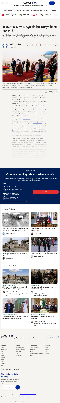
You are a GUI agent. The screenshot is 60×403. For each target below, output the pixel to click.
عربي (46, 92)
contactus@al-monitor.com (22, 397)
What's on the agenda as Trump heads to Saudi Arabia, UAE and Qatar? (15, 317)
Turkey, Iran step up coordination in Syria (44, 253)
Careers (47, 353)
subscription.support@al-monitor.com (28, 394)
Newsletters (7, 3)
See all (55, 15)
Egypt (2, 359)
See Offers (46, 192)
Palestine (3, 357)
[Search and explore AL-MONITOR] (2, 3)
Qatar (2, 361)
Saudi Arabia (4, 349)
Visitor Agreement (34, 347)
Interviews (53, 10)
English (42, 92)
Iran (2, 351)
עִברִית (51, 92)
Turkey (2, 347)
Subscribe (52, 3)
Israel (2, 355)
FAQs (31, 351)
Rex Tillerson (26, 119)
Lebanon (3, 363)
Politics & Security (9, 10)
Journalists (47, 349)
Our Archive (18, 355)
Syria (2, 365)
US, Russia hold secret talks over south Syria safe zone (14, 254)
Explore (46, 10)
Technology (26, 10)
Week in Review (15, 44)
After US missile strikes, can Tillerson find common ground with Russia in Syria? (15, 229)
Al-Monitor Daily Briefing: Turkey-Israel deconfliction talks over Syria (14, 288)
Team (46, 351)
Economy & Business (36, 10)
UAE (2, 353)
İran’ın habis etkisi (37, 123)
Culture (18, 10)
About (46, 347)
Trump (41, 106)
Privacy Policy (33, 349)
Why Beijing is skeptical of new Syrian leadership (42, 317)
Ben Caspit (38, 140)
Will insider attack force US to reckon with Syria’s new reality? (44, 288)
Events (12, 3)
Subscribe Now (53, 337)
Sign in (57, 3)
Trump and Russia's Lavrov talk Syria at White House (43, 229)
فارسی (55, 92)
